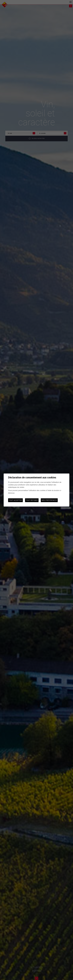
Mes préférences (49, 500)
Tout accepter (15, 500)
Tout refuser (32, 500)
